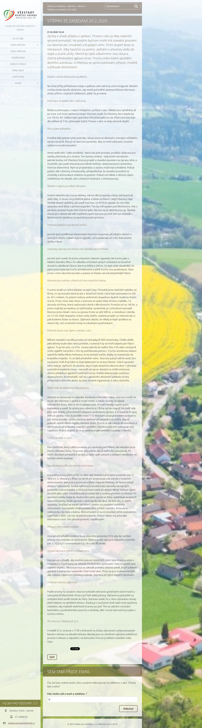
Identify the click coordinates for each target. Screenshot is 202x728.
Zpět (52, 657)
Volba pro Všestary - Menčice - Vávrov (65, 6)
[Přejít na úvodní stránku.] (20, 12)
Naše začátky (18, 44)
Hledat (136, 6)
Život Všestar (18, 51)
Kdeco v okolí (18, 64)
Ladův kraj (18, 76)
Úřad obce (18, 70)
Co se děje (18, 38)
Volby (18, 83)
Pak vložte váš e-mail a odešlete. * (67, 693)
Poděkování (18, 57)
